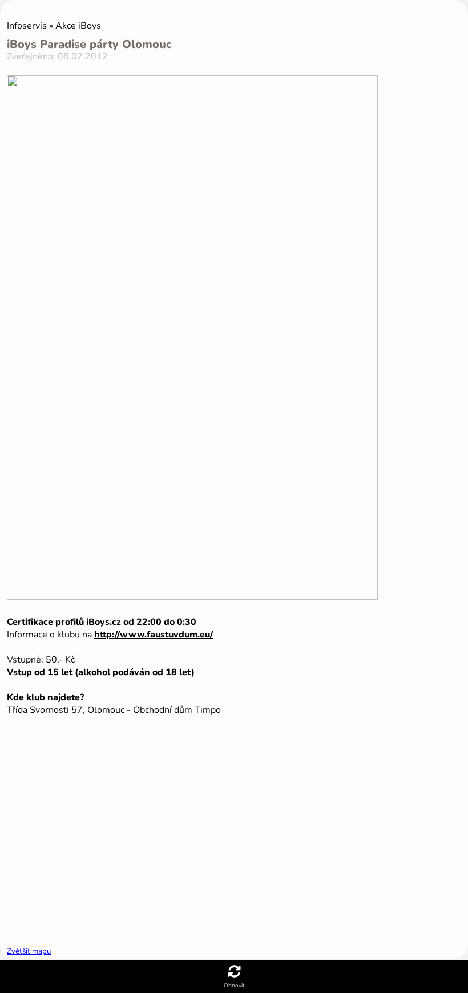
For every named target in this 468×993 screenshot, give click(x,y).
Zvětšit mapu (29, 951)
